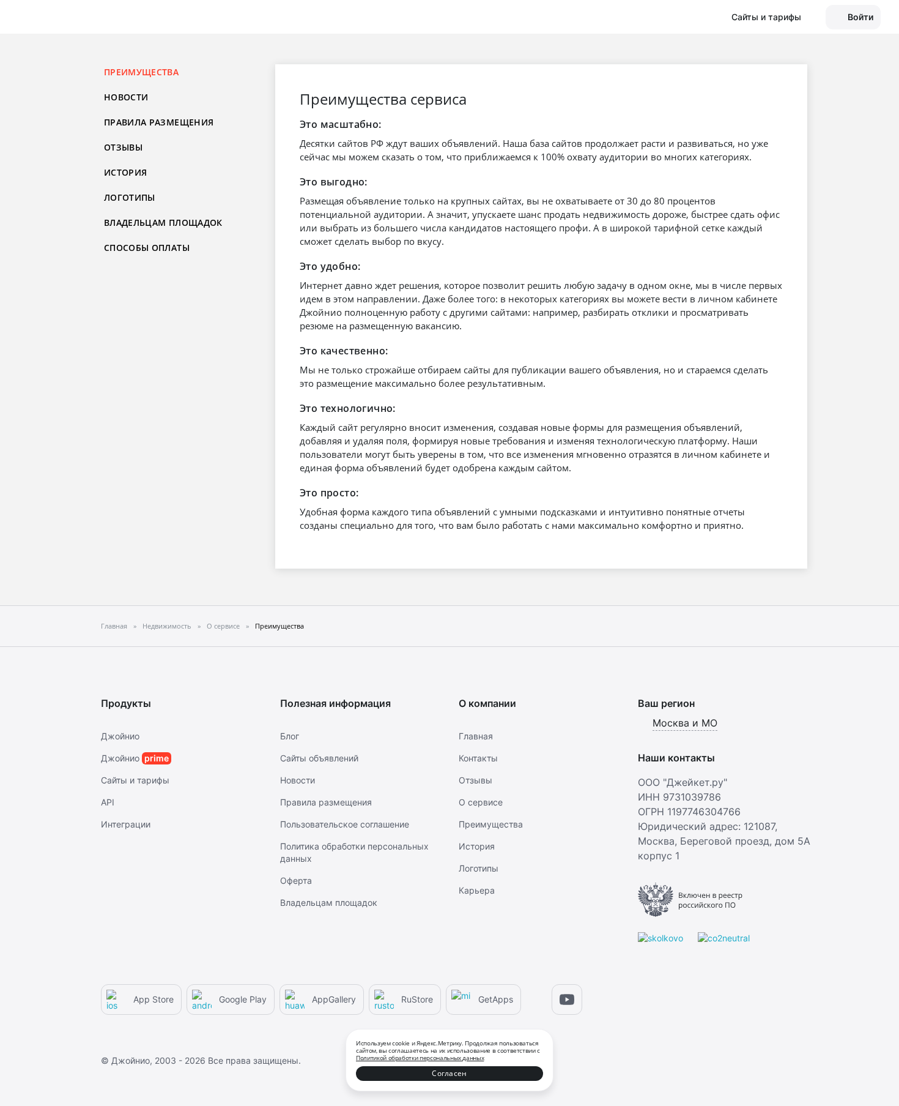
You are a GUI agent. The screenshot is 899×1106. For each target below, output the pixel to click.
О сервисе (481, 802)
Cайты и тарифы (135, 780)
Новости (126, 97)
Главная (476, 736)
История (125, 172)
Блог (289, 736)
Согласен (449, 1073)
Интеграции (125, 824)
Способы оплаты (147, 247)
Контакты (478, 758)
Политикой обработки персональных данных (420, 1057)
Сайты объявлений (319, 758)
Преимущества (491, 824)
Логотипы (129, 197)
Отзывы (123, 147)
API (107, 802)
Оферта (296, 880)
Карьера (477, 890)
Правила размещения (158, 122)
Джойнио (120, 736)
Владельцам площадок (163, 222)
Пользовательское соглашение (344, 824)
